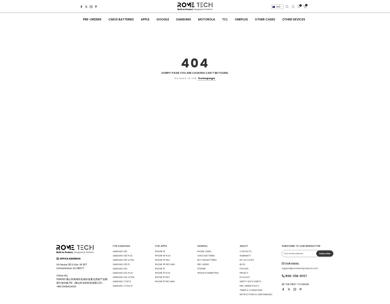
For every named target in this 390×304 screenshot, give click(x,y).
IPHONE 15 (160, 268)
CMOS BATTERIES (121, 19)
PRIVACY (244, 272)
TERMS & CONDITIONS (251, 290)
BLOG (242, 264)
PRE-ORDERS (92, 19)
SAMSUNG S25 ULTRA (123, 259)
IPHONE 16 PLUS (162, 255)
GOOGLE (162, 19)
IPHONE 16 (160, 251)
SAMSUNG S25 (120, 251)
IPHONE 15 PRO (162, 277)
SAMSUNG (183, 19)
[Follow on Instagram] (91, 7)
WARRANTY (245, 255)
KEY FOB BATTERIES (207, 259)
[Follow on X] (86, 7)
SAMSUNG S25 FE (121, 264)
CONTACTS (246, 251)
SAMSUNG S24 (120, 268)
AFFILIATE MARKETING (208, 272)
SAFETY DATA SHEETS (250, 281)
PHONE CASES (204, 251)
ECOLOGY (245, 277)
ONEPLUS (241, 19)
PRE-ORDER (203, 264)
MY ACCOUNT (247, 259)
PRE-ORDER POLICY (249, 285)
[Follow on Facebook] (81, 7)
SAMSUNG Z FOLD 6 (123, 285)
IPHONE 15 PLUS (162, 272)
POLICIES (244, 268)
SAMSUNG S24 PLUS (123, 272)
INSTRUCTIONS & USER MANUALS (256, 294)
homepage (206, 78)
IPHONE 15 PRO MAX (165, 281)
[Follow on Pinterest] (96, 7)
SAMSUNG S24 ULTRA (123, 277)
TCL (225, 19)
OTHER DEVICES (293, 19)
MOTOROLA (206, 19)
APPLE (145, 19)
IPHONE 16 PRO (162, 259)
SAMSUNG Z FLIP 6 (122, 281)
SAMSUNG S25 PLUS (122, 255)
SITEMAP (201, 268)
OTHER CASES (265, 19)
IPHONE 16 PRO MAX (165, 264)
